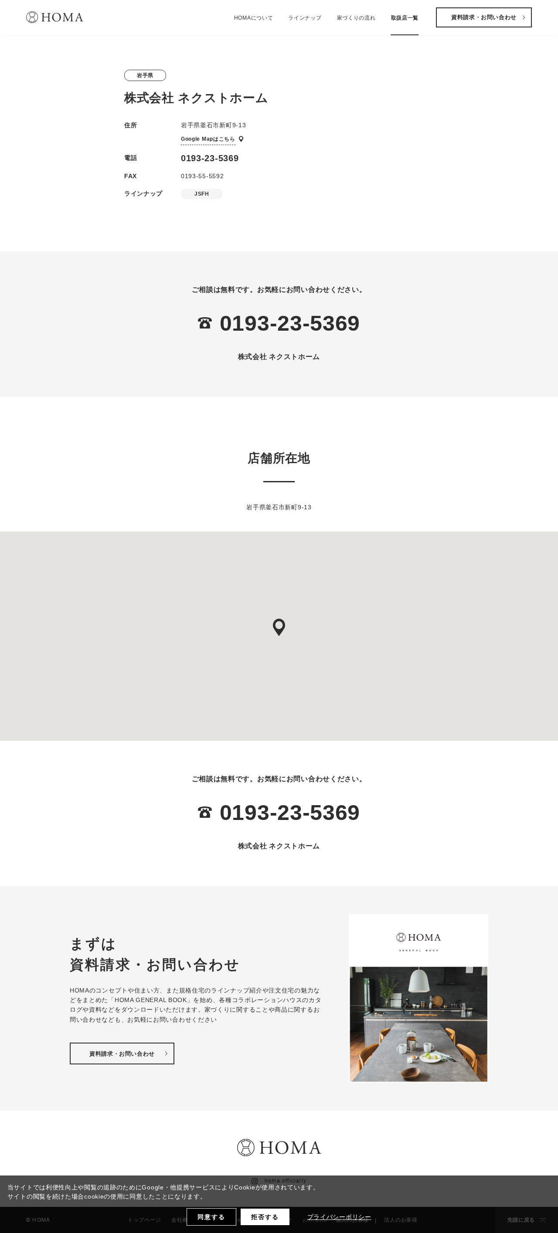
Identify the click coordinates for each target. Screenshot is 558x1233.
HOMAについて (253, 17)
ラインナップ (304, 17)
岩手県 (145, 75)
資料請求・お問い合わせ (484, 17)
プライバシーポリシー (339, 1217)
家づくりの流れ (356, 17)
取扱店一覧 (405, 17)
